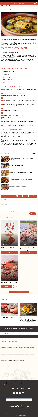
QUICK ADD (6, 286)
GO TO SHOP (19, 291)
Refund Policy (8, 411)
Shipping (19, 383)
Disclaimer (21, 411)
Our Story (3, 383)
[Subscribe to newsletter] (36, 333)
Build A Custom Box (7, 247)
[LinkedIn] (14, 393)
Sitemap (7, 413)
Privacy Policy (22, 409)
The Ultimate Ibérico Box (9, 282)
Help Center (25, 383)
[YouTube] (23, 393)
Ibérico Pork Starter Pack (27, 248)
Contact (30, 383)
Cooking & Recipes (11, 383)
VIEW (16, 286)
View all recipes (34, 153)
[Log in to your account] (34, 3)
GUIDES (6, 5)
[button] (2, 3)
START (9, 252)
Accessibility (4, 384)
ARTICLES (9, 5)
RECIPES (2, 5)
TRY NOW (28, 252)
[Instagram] (20, 393)
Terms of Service (9, 409)
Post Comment (32, 213)
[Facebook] (17, 393)
